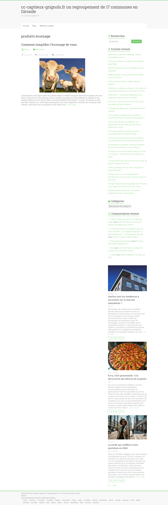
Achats (25, 500)
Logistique (125, 500)
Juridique (117, 500)
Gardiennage (74, 502)
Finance (74, 500)
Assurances (40, 500)
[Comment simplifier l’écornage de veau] (62, 59)
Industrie (94, 500)
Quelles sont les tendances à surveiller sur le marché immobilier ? (123, 299)
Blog (34, 26)
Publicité (41, 502)
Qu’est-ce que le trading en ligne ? (125, 237)
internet (111, 500)
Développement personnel (121, 241)
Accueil (26, 26)
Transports (95, 502)
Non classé (113, 372)
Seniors (59, 502)
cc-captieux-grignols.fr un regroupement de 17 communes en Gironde (79, 9)
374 (114, 486)
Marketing (26, 502)
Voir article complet (116, 338)
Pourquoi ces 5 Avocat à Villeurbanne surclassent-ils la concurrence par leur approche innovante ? (127, 177)
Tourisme (88, 502)
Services (66, 502)
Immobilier (113, 293)
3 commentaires (59, 55)
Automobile (49, 500)
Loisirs (132, 500)
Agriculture (40, 49)
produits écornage (42, 55)
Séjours (53, 502)
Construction (66, 500)
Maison (138, 500)
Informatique (103, 500)
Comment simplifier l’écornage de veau (49, 44)
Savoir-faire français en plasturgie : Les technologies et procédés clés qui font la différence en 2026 (124, 124)
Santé (47, 502)
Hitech (80, 500)
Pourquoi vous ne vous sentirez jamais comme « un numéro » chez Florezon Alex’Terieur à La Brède (127, 154)
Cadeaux (57, 500)
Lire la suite (71, 105)
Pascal (26, 49)
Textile (111, 442)
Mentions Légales (47, 26)
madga (113, 255)
